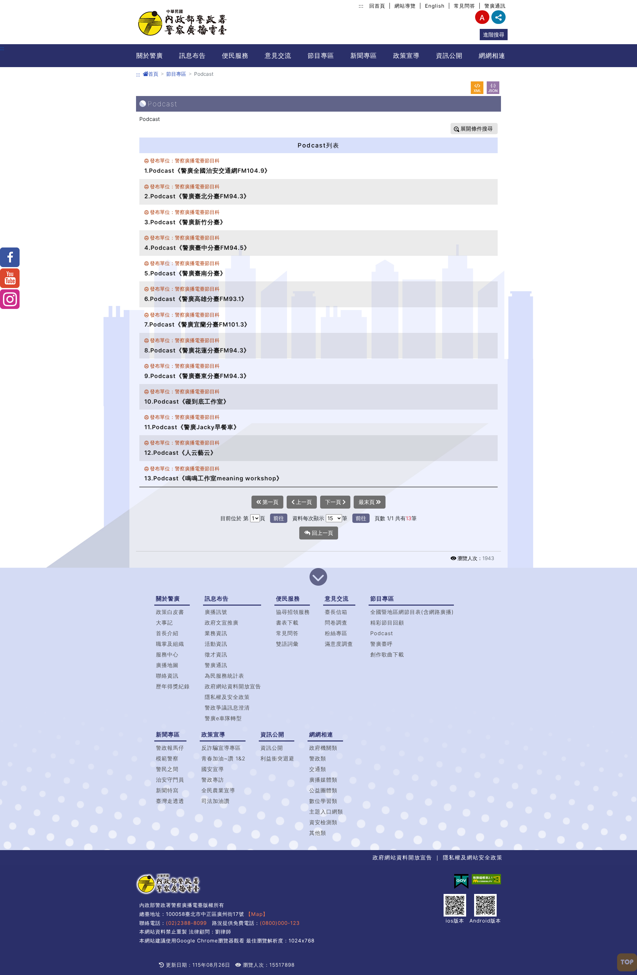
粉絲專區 (336, 633)
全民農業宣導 (218, 790)
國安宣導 (212, 769)
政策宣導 (406, 55)
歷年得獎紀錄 (173, 686)
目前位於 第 (234, 518)
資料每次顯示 (308, 518)
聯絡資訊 (167, 675)
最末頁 (367, 502)
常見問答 (464, 6)
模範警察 (167, 758)
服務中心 (167, 654)
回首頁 (377, 6)
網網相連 (492, 55)
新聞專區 (363, 55)
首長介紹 (167, 633)
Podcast (381, 633)
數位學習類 (323, 801)
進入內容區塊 (16, 4)
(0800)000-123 (280, 923)
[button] (318, 578)
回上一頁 (321, 533)
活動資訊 (216, 643)
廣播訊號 (216, 612)
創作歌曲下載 (387, 654)
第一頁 (269, 502)
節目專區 (321, 55)
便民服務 (235, 55)
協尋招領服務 (293, 612)
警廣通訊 (495, 6)
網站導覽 (405, 6)
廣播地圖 (167, 665)
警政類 (317, 758)
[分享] (498, 17)
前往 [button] (278, 518)
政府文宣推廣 (222, 622)
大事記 (164, 622)
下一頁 (334, 502)
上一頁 (303, 502)
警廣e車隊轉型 (223, 718)
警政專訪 (212, 779)
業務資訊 (216, 633)
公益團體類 (323, 790)
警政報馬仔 (170, 747)
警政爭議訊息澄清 (227, 707)
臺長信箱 (336, 612)
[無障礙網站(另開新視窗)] (486, 879)
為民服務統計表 (224, 675)
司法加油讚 (215, 801)
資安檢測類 (323, 822)
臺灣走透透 (170, 801)
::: (361, 6)
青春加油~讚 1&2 (223, 758)
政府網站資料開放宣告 (233, 686)
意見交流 (278, 55)
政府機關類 (323, 747)
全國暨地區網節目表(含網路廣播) (412, 612)
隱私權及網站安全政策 (473, 857)
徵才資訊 (216, 654)
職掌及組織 (170, 643)
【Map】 (257, 914)
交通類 (317, 769)
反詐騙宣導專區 (221, 747)
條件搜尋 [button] (481, 128)
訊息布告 (192, 55)
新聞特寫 (167, 790)
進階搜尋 (493, 34)
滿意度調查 (339, 643)
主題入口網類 (326, 811)
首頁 (153, 74)
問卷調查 (336, 622)
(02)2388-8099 (186, 923)
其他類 (317, 832)
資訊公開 (449, 55)
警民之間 (167, 769)
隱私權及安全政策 (227, 697)
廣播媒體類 (323, 779)
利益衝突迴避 (277, 758)
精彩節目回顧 (387, 622)
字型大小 (482, 17)
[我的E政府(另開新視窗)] (461, 881)
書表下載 (287, 622)
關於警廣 (149, 55)
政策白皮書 (170, 612)
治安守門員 (170, 779)
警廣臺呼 (381, 643)
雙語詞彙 (287, 643)
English (435, 6)
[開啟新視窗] (477, 87)
